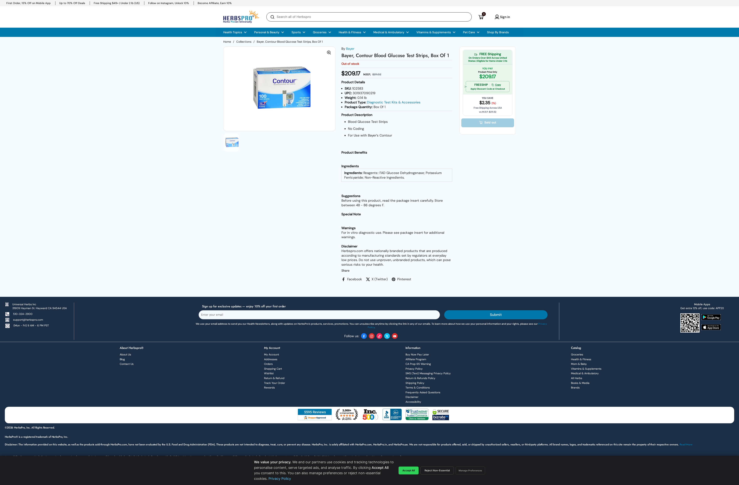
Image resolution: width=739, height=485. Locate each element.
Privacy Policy (414, 368)
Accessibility (413, 401)
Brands (575, 387)
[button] (481, 17)
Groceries (577, 354)
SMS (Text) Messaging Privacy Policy (428, 373)
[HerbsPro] (241, 17)
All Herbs (576, 378)
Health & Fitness (581, 359)
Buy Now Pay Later (417, 354)
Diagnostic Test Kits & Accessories (393, 102)
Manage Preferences (470, 470)
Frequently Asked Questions (422, 392)
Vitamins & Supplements (586, 368)
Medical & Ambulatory (585, 373)
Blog (122, 359)
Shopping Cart (273, 368)
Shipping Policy (414, 383)
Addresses (270, 359)
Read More (686, 444)
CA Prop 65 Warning (418, 364)
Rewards (269, 387)
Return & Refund (274, 378)
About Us (125, 354)
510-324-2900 (23, 314)
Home (227, 42)
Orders (268, 364)
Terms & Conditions (417, 387)
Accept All (408, 470)
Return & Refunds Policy (420, 378)
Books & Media (580, 383)
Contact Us (127, 364)
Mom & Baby (579, 364)
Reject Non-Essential (437, 470)
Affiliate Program (415, 359)
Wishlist (269, 373)
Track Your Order (274, 383)
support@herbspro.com (28, 319)
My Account (271, 354)
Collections (243, 42)
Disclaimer (411, 397)
